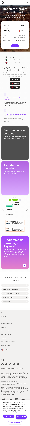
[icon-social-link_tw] (18, 364)
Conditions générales (6, 338)
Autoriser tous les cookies (21, 417)
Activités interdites (5, 345)
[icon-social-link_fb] (2, 364)
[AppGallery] (15, 87)
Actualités (3, 316)
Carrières (3, 327)
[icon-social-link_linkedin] (14, 364)
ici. (22, 373)
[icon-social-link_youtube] (10, 364)
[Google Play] (15, 83)
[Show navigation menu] (27, 2)
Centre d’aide (4, 320)
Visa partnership (5, 330)
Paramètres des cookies (15, 422)
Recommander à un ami (6, 323)
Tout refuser (9, 416)
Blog (2, 312)
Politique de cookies (6, 334)
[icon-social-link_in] (6, 364)
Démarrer (15, 45)
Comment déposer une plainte (8, 341)
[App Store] (15, 79)
